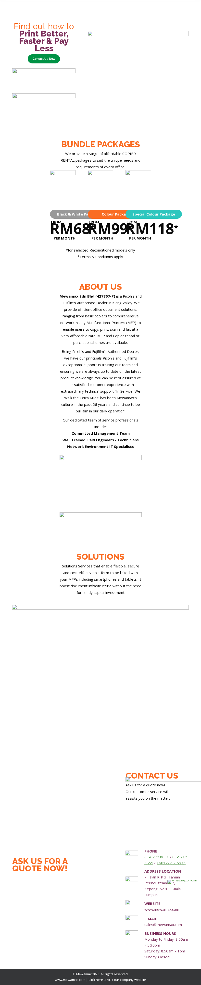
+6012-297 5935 (171, 862)
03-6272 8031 (156, 856)
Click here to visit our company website (117, 979)
